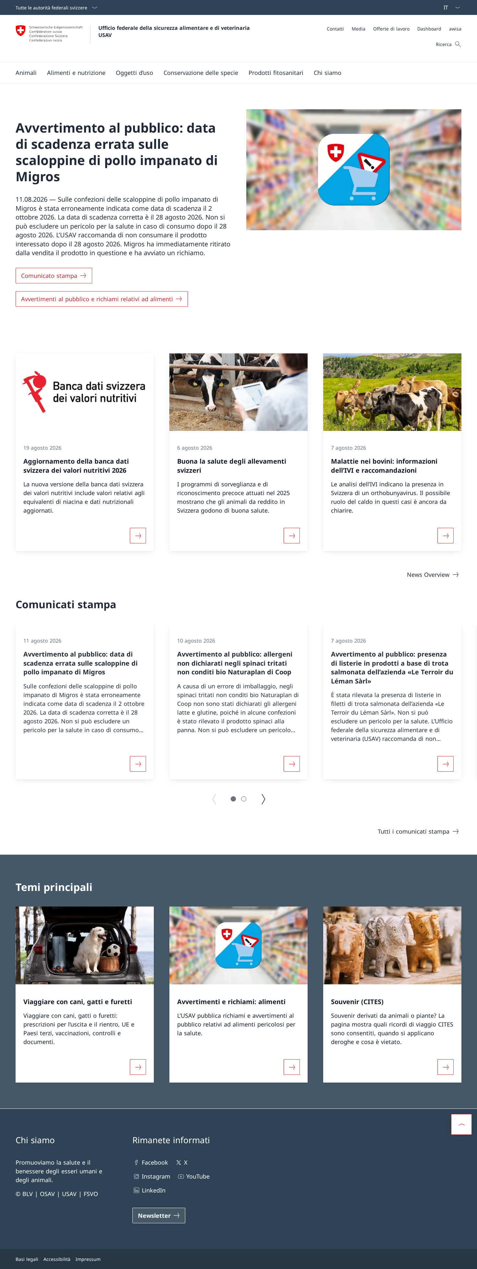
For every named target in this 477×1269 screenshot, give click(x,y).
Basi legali (27, 1259)
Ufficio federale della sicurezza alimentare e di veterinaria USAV (174, 31)
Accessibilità (56, 1259)
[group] (85, 701)
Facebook (155, 1162)
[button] (26, 72)
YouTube (198, 1176)
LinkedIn (153, 1190)
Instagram (156, 1176)
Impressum (88, 1259)
